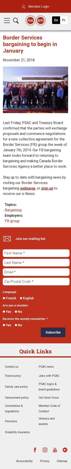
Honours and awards (47, 421)
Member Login (38, 6)
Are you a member (15, 305)
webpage (27, 188)
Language (9, 292)
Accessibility (24, 461)
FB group (12, 221)
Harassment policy (17, 397)
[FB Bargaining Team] (35, 112)
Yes (8, 312)
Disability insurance (17, 432)
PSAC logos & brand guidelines (49, 386)
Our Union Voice (49, 397)
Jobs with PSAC (49, 376)
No (19, 312)
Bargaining (13, 210)
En (57, 21)
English (28, 298)
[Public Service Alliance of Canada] (35, 21)
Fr (64, 21)
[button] (7, 24)
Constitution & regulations (14, 408)
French (10, 298)
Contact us (11, 366)
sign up (47, 188)
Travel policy (13, 376)
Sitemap (62, 461)
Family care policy (16, 386)
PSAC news (46, 366)
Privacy (45, 461)
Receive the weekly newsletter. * (25, 319)
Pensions (11, 421)
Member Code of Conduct (49, 408)
